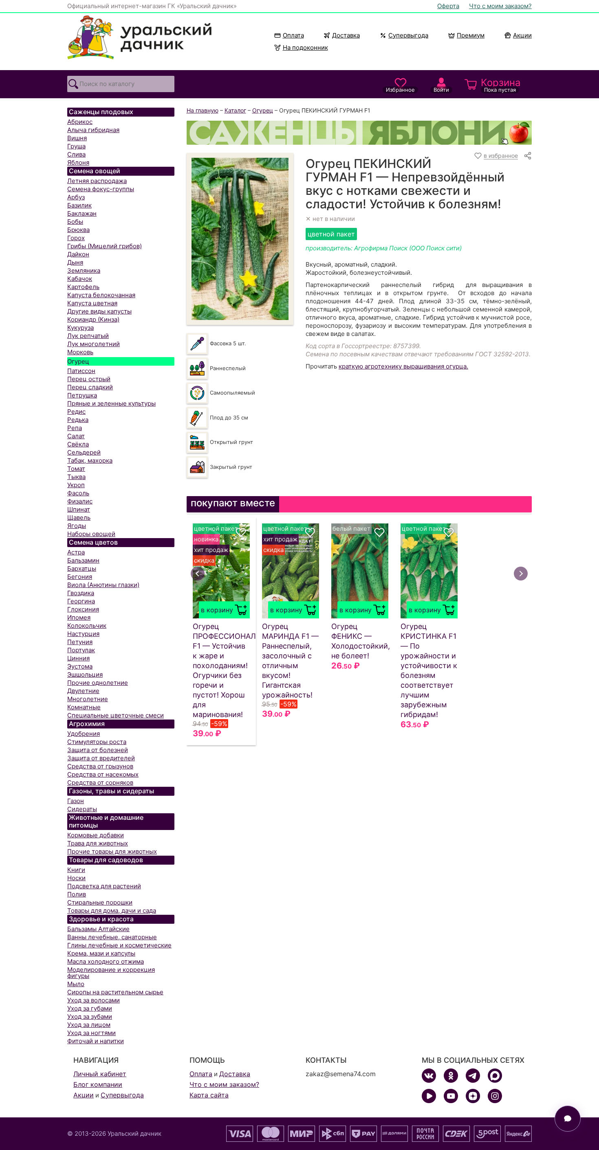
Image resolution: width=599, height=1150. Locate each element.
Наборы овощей (91, 534)
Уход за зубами (89, 1016)
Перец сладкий (90, 387)
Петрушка (82, 395)
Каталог (235, 110)
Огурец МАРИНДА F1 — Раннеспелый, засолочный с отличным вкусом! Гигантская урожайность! (290, 660)
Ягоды (76, 526)
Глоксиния (83, 609)
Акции (522, 35)
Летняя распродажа (97, 181)
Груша (76, 146)
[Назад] (198, 574)
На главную (202, 110)
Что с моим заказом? (500, 6)
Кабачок (79, 279)
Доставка (346, 35)
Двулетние (83, 691)
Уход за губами (89, 1008)
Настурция (83, 634)
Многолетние (87, 699)
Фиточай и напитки (95, 1041)
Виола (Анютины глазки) (103, 585)
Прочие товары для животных (112, 851)
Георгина (81, 601)
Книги (76, 870)
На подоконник (305, 47)
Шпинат (78, 509)
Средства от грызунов (100, 766)
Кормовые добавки (95, 835)
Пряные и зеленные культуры (111, 403)
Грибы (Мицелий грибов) (104, 246)
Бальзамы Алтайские (98, 929)
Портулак (81, 650)
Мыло (75, 984)
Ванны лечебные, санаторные (112, 937)
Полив (76, 894)
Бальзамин (83, 560)
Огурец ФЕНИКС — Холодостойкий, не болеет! (359, 641)
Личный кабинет (99, 1074)
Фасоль (78, 493)
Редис (76, 411)
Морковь (80, 352)
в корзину (217, 610)
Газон (75, 801)
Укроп (76, 485)
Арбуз (76, 197)
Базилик (79, 205)
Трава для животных (97, 843)
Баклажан (82, 213)
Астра (76, 552)
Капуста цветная (92, 303)
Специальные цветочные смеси (115, 715)
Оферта (448, 6)
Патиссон (81, 371)
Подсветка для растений (104, 886)
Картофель (83, 287)
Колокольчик (86, 625)
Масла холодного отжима (105, 961)
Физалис (79, 501)
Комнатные (84, 707)
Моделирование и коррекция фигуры (111, 973)
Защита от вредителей (101, 758)
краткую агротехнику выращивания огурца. (403, 366)
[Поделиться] (528, 156)
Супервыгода (408, 35)
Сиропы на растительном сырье (115, 992)
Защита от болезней (97, 750)
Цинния (78, 658)
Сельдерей (84, 452)
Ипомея (78, 617)
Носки (76, 878)
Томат (76, 469)
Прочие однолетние (97, 683)
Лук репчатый (88, 336)
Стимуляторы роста (96, 742)
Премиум (470, 35)
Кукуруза (80, 327)
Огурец (78, 361)
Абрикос (79, 122)
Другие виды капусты (99, 311)
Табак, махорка (89, 460)
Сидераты (82, 809)
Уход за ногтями (91, 1033)
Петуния (79, 642)
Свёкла (78, 444)
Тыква (76, 477)
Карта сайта (209, 1095)
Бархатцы (81, 568)
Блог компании (97, 1084)
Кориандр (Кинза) (93, 319)
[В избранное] (241, 532)
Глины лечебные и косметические (119, 945)
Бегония (79, 577)
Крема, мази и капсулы (101, 953)
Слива (76, 154)
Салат (76, 436)
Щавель (78, 517)
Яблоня (78, 162)
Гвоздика (80, 593)
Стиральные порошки (99, 902)
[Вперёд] (521, 574)
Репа (74, 428)
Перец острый (88, 379)
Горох (76, 238)
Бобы (75, 222)
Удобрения (83, 734)
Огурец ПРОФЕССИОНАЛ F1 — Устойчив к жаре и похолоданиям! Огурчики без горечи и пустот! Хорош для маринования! (221, 670)
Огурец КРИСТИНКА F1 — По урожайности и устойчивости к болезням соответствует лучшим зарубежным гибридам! (429, 670)
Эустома (79, 666)
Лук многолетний (93, 344)
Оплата (293, 35)
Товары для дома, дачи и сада (111, 910)
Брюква (78, 230)
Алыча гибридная (93, 130)
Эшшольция (85, 674)
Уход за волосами (93, 1000)
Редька (77, 420)
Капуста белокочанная (101, 295)
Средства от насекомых (103, 774)
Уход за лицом (88, 1025)
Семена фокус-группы (100, 189)
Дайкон (78, 254)
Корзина (501, 85)
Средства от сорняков (100, 782)
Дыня (75, 262)
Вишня (77, 138)
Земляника (83, 270)
